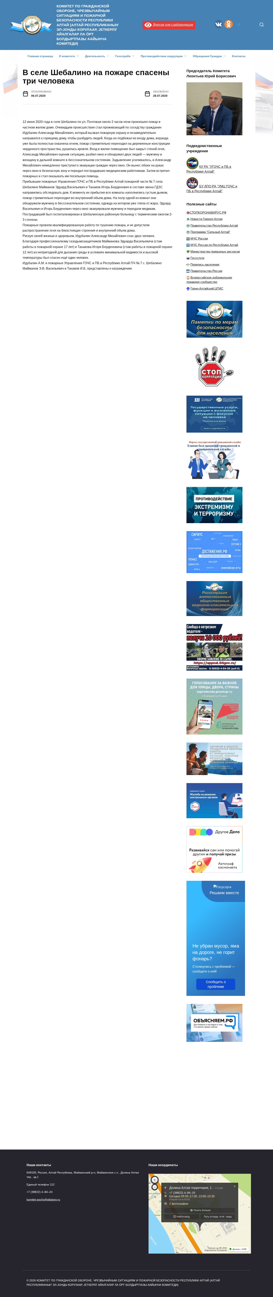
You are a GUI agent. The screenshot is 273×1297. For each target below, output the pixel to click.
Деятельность (95, 56)
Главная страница (40, 56)
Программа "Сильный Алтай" (210, 232)
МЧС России (199, 238)
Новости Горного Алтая (206, 219)
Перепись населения (204, 264)
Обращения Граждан (207, 56)
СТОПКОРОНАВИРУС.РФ (208, 212)
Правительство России (206, 271)
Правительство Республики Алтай (214, 225)
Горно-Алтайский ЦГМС (206, 288)
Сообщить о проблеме (216, 984)
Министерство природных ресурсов (215, 251)
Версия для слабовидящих (172, 24)
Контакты (238, 56)
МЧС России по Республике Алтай (214, 245)
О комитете (67, 56)
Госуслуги (197, 258)
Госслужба (123, 56)
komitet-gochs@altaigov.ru (43, 1199)
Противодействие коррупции (162, 56)
